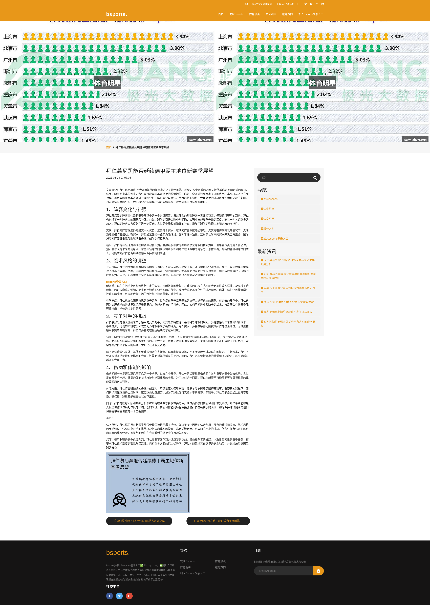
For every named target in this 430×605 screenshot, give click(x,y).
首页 (221, 14)
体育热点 (254, 14)
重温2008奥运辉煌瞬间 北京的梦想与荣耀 (288, 302)
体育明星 (271, 14)
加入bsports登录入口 (310, 14)
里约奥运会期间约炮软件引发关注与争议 (287, 311)
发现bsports (236, 14)
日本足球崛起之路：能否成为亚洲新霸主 (218, 520)
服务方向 (287, 14)
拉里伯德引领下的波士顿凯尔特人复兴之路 (139, 520)
